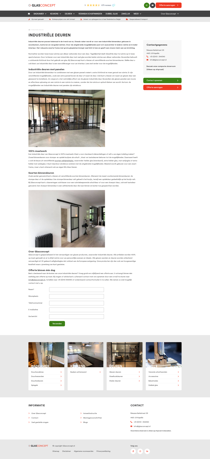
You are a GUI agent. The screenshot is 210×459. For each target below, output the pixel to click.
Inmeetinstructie (90, 413)
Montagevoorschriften (92, 418)
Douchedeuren (37, 381)
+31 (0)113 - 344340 (157, 56)
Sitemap (55, 451)
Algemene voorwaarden (83, 451)
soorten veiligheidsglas (64, 161)
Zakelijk (125, 14)
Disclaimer (66, 451)
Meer (136, 14)
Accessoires (153, 376)
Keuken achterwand (78, 372)
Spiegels (34, 385)
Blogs (85, 422)
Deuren (68, 14)
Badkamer (39, 14)
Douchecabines (37, 372)
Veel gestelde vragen (39, 422)
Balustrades (153, 381)
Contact (34, 418)
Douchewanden (37, 376)
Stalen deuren (115, 381)
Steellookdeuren (116, 376)
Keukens (54, 14)
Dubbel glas (112, 14)
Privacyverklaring (103, 451)
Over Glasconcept (168, 14)
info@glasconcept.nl (36, 280)
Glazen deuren (115, 372)
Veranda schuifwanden (90, 14)
